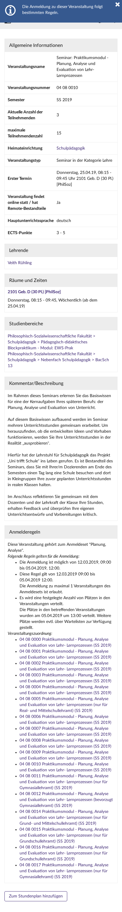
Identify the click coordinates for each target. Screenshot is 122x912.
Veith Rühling (20, 263)
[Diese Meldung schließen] (118, 4)
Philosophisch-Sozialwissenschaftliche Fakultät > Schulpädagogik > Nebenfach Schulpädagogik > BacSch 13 (58, 360)
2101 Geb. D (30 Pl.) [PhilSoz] (34, 292)
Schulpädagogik (71, 148)
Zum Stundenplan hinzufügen (36, 896)
